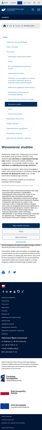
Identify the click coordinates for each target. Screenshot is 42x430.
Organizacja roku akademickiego (16, 42)
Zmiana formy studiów (15, 114)
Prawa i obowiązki (12, 47)
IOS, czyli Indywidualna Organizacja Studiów (19, 67)
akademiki (5, 334)
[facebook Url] (3, 291)
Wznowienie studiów (14, 104)
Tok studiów (10, 52)
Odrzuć (21, 231)
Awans (10, 109)
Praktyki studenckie (12, 124)
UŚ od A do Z (5, 304)
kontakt (29, 3)
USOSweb (4, 310)
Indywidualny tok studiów (16, 73)
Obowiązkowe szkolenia (14, 133)
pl (35, 2)
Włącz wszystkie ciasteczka (21, 226)
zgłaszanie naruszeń (8, 324)
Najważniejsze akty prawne (15, 119)
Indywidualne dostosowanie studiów (19, 57)
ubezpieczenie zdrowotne (9, 327)
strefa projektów (13, 3)
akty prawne (5, 307)
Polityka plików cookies (21, 241)
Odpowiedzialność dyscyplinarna (16, 128)
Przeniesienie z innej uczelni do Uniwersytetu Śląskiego (18, 93)
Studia (5, 37)
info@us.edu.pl (12, 348)
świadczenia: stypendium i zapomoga (13, 330)
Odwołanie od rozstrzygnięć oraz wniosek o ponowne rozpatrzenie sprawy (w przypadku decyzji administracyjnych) (21, 80)
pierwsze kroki (6, 320)
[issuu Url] (18, 292)
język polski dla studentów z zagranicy (18, 138)
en (39, 2)
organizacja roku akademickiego (11, 317)
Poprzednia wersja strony (8, 419)
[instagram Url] (7, 291)
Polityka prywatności (7, 416)
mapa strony (5, 301)
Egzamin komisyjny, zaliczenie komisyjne (21, 99)
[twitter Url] (11, 291)
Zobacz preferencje (21, 237)
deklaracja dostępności (8, 297)
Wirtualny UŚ (5, 314)
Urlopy (10, 61)
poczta (25, 3)
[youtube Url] (14, 291)
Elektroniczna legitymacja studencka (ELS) (21, 87)
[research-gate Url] (23, 292)
